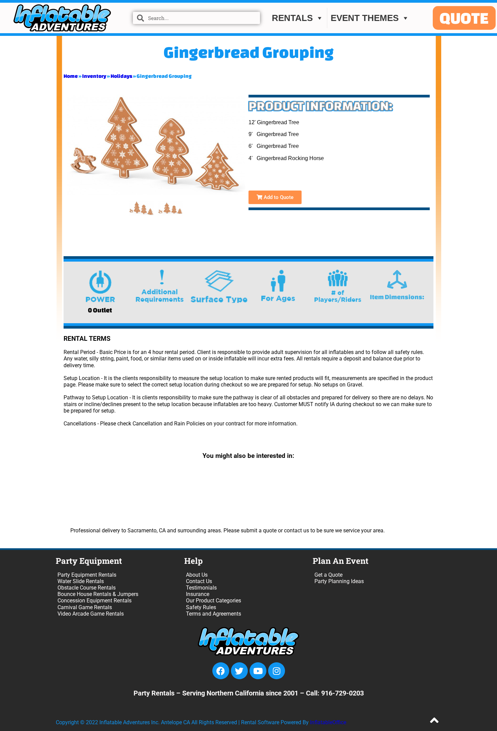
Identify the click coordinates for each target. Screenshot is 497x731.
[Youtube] (258, 670)
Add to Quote (277, 197)
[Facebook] (220, 670)
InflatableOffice (328, 722)
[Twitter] (239, 670)
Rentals (292, 18)
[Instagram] (276, 670)
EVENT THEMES (365, 18)
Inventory (94, 76)
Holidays (121, 76)
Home (71, 76)
